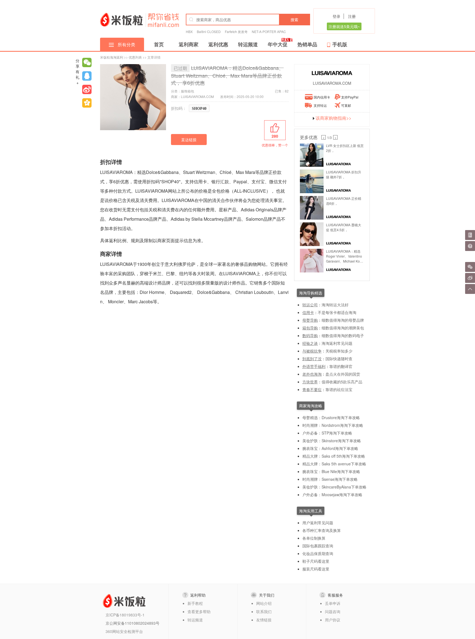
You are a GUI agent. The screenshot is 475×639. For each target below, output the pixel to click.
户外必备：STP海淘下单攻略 (327, 433)
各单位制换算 (313, 538)
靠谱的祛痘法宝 (338, 389)
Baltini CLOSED (209, 31)
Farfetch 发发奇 (236, 31)
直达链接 (189, 139)
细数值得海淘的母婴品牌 (343, 320)
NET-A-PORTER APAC (269, 31)
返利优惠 (218, 44)
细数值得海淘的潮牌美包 (343, 328)
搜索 (294, 19)
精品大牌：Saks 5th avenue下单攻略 (334, 463)
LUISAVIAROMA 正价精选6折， (343, 201)
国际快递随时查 (338, 358)
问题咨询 (332, 611)
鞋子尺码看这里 (315, 561)
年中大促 (278, 44)
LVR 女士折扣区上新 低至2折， (345, 148)
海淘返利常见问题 (337, 343)
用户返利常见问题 (317, 522)
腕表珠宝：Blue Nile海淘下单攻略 (331, 471)
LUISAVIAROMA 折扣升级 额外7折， (343, 174)
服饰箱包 (187, 91)
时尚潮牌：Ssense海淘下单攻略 (330, 479)
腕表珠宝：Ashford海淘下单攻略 (330, 448)
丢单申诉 (332, 603)
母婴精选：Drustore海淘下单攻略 (331, 417)
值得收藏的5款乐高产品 (342, 381)
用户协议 (332, 619)
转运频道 (248, 44)
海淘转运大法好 (335, 304)
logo (121, 19)
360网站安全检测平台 (124, 631)
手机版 (339, 44)
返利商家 (188, 44)
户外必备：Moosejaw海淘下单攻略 (332, 494)
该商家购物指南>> (333, 118)
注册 (352, 16)
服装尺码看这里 (315, 569)
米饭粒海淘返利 (111, 57)
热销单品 (307, 44)
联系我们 (264, 611)
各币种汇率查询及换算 (321, 530)
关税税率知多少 (338, 351)
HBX (189, 31)
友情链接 (264, 619)
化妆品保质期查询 (317, 553)
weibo (87, 89)
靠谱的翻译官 (340, 366)
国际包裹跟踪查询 (317, 545)
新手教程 (195, 603)
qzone (87, 103)
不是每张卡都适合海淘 (337, 312)
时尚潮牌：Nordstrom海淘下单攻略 (332, 425)
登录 (336, 16)
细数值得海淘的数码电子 (343, 335)
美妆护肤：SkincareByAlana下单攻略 (334, 487)
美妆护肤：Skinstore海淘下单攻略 (331, 440)
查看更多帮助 (199, 611)
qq (87, 76)
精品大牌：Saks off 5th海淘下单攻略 (333, 456)
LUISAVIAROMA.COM (332, 83)
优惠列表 (135, 57)
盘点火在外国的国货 (342, 374)
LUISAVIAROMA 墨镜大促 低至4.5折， (343, 227)
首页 (159, 44)
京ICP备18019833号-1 (125, 615)
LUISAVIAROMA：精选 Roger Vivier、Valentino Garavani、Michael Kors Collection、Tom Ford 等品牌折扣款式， (344, 256)
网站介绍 (264, 603)
